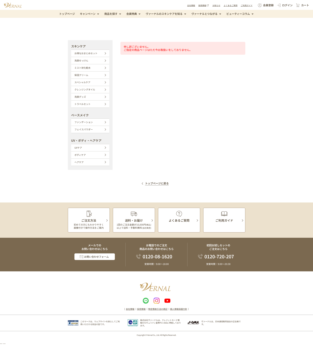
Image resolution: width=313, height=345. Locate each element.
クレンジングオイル (84, 89)
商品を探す (110, 14)
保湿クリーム (81, 75)
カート (305, 5)
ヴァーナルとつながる (204, 14)
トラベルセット (82, 104)
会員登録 (268, 5)
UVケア (78, 147)
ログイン (287, 5)
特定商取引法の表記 (157, 309)
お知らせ (216, 5)
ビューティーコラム (238, 14)
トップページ (67, 14)
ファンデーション (83, 122)
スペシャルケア (82, 82)
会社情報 (191, 5)
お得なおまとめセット (85, 53)
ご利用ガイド (247, 5)
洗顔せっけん (81, 60)
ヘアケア (79, 162)
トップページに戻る (157, 183)
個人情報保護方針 (178, 309)
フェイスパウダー (83, 129)
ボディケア (80, 155)
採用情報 (202, 5)
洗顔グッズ (80, 96)
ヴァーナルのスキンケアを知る (164, 14)
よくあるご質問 (230, 5)
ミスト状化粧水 (82, 67)
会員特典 (131, 14)
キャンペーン (87, 14)
